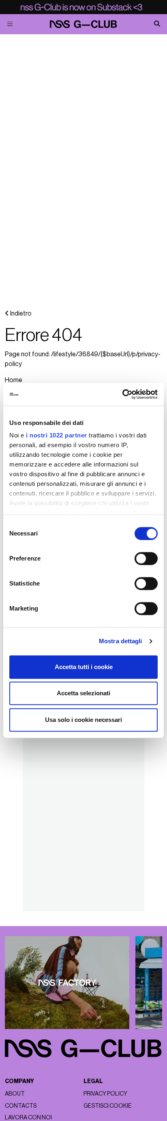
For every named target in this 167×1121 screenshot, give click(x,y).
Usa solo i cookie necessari (83, 719)
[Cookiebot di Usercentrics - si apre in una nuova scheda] (122, 394)
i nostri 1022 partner (56, 435)
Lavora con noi (28, 1118)
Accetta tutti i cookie (84, 666)
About (15, 1094)
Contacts (20, 1106)
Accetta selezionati (83, 693)
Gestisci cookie (108, 1106)
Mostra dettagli (120, 641)
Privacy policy (105, 1094)
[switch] (146, 558)
